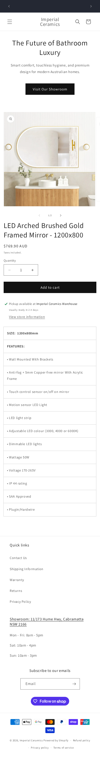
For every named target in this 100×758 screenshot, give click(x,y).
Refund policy (81, 740)
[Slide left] (39, 215)
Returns (16, 591)
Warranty (17, 580)
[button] (9, 21)
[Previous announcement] (9, 6)
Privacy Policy (20, 601)
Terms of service (63, 747)
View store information (27, 317)
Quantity (10, 260)
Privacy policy (40, 747)
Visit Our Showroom (50, 89)
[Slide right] (60, 215)
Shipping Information (26, 569)
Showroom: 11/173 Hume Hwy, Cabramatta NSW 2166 (46, 622)
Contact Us (18, 558)
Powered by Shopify (55, 740)
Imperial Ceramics (31, 740)
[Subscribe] (74, 684)
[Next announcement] (91, 6)
